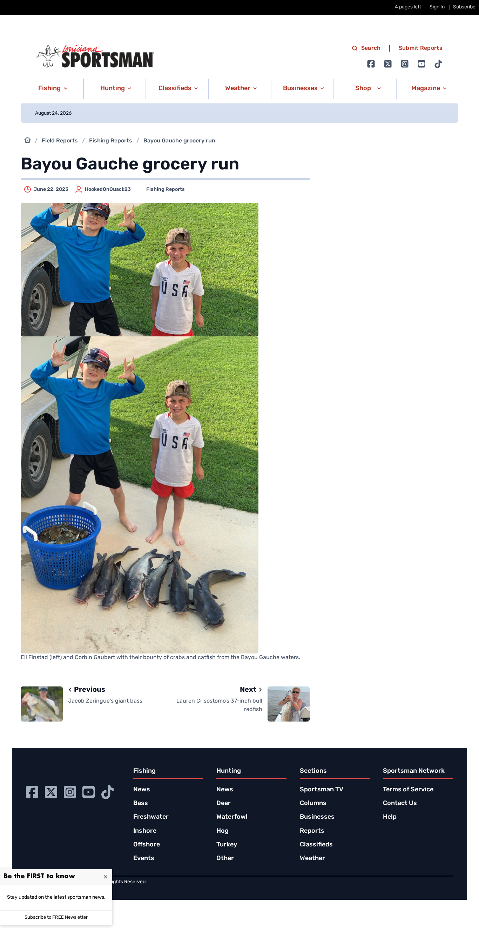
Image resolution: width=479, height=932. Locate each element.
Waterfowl (232, 817)
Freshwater (151, 817)
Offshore (146, 845)
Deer (223, 803)
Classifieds (316, 845)
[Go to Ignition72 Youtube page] (421, 64)
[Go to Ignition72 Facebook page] (371, 64)
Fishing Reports (110, 141)
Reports (312, 831)
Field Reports (60, 141)
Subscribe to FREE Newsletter (56, 917)
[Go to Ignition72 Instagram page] (404, 64)
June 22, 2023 (51, 189)
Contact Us (400, 803)
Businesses (317, 817)
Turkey (226, 845)
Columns (313, 803)
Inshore (144, 831)
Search (371, 48)
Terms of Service (408, 790)
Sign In (437, 7)
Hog (222, 831)
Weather (312, 859)
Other (225, 859)
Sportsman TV (321, 790)
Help (390, 817)
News (141, 790)
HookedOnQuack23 (108, 189)
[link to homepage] (95, 56)
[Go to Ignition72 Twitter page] (388, 64)
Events (143, 859)
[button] (51, 89)
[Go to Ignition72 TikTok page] (438, 64)
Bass (140, 803)
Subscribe (464, 7)
